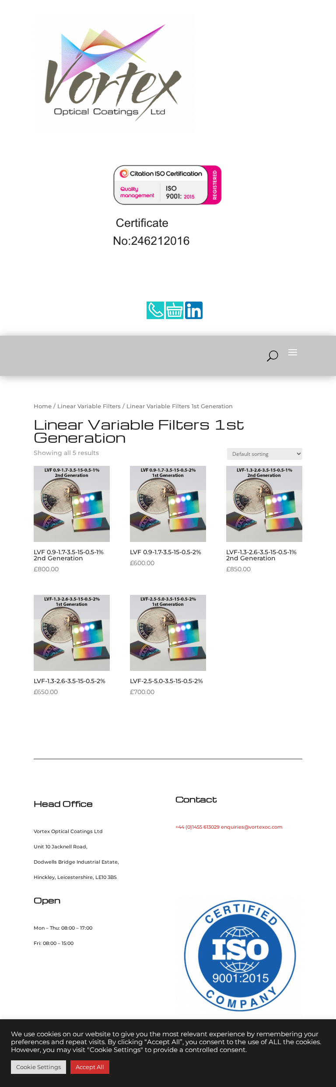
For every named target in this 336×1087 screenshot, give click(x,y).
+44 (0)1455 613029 (197, 827)
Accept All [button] (90, 1066)
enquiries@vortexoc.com (252, 827)
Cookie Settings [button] (38, 1066)
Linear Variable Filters (89, 406)
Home (43, 406)
